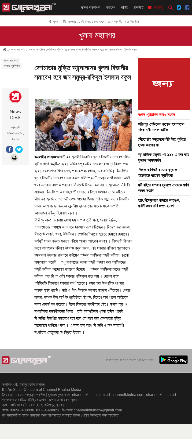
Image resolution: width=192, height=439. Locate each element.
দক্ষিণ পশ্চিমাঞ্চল (90, 7)
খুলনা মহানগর (97, 35)
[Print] (15, 158)
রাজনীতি (139, 7)
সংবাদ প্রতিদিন (37, 49)
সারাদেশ (110, 7)
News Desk (15, 115)
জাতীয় (124, 7)
